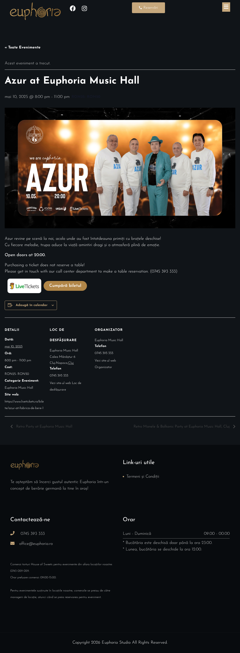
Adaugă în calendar (32, 305)
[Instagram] (84, 8)
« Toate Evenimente (23, 47)
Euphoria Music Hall (19, 388)
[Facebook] (73, 8)
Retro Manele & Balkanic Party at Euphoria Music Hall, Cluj (182, 426)
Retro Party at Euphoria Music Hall (43, 426)
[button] (226, 7)
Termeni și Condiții (142, 477)
